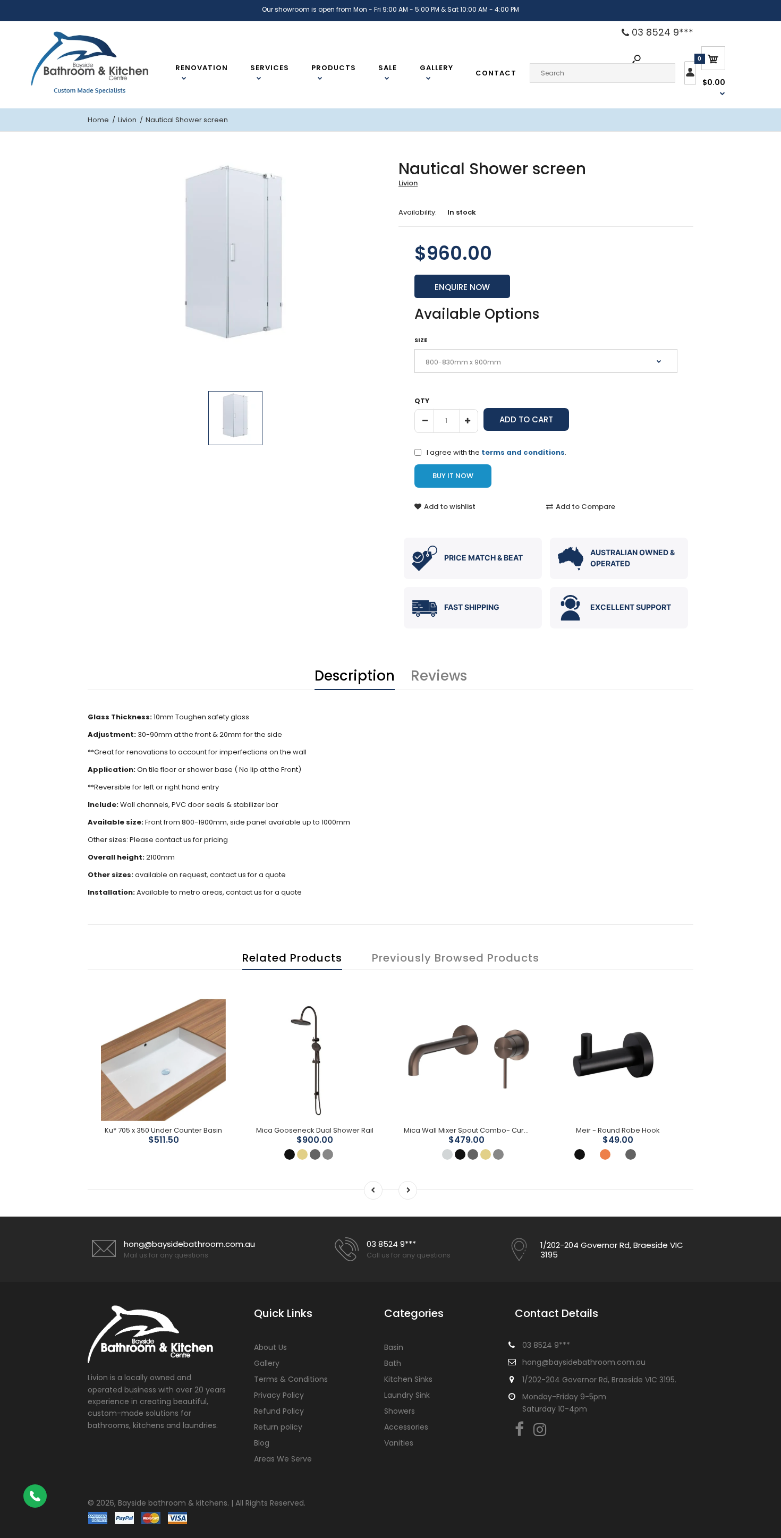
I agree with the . (496, 452)
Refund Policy (279, 1411)
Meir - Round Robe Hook (618, 1130)
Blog (261, 1443)
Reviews (439, 675)
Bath (392, 1363)
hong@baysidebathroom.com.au (189, 1244)
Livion (408, 183)
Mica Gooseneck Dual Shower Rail (314, 1130)
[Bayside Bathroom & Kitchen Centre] (103, 93)
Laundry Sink (407, 1395)
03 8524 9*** (661, 32)
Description (355, 675)
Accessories (406, 1427)
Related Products (292, 957)
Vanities (398, 1443)
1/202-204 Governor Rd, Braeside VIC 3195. (599, 1379)
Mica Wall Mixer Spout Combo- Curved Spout (481, 1130)
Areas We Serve (283, 1459)
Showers (399, 1411)
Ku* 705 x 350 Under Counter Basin (163, 1130)
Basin (393, 1347)
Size (420, 340)
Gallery (266, 1363)
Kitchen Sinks (408, 1379)
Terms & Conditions (291, 1379)
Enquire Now (462, 287)
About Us (270, 1347)
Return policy (278, 1427)
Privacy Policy (279, 1395)
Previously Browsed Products (455, 957)
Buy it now (452, 476)
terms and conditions (523, 452)
